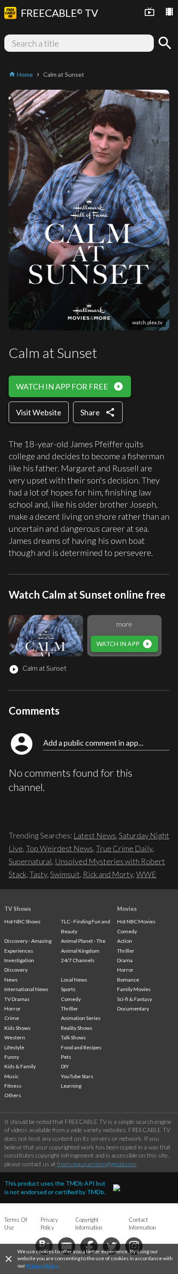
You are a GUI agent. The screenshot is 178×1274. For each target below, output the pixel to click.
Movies (127, 908)
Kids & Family (20, 1066)
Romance (128, 979)
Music (11, 1076)
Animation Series (81, 1018)
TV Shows (17, 908)
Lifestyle (14, 1047)
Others (12, 1095)
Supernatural (30, 861)
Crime (11, 1018)
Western (14, 1037)
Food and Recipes (81, 1047)
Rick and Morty (108, 874)
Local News (74, 979)
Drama (125, 960)
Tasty (38, 874)
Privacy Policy (42, 1265)
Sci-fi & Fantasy (134, 999)
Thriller (69, 1008)
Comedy (71, 999)
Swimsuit (65, 874)
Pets (66, 1057)
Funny (11, 1057)
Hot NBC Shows (22, 921)
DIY (65, 1066)
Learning (71, 1086)
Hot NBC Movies (136, 921)
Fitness (13, 1086)
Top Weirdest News (59, 848)
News (11, 979)
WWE (146, 874)
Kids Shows (17, 1028)
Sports (68, 989)
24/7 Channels (78, 960)
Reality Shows (76, 1028)
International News (26, 989)
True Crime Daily (124, 848)
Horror (12, 1008)
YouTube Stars (77, 1076)
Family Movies (134, 989)
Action (124, 941)
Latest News (94, 835)
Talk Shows (73, 1037)
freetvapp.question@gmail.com (96, 1163)
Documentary (133, 1008)
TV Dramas (17, 999)
